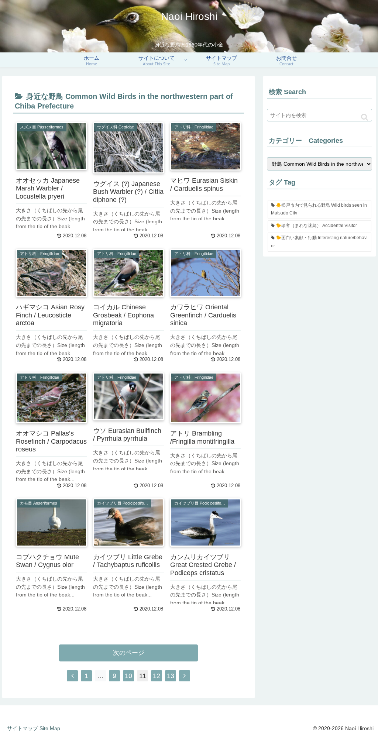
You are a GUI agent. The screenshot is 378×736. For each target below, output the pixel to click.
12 (156, 676)
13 (170, 676)
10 (128, 676)
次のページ (128, 652)
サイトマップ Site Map (33, 728)
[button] (364, 117)
